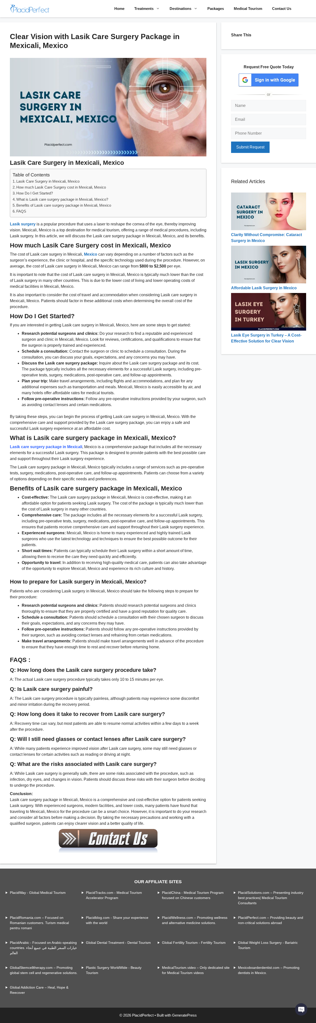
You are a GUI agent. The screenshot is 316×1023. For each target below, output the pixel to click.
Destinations (180, 8)
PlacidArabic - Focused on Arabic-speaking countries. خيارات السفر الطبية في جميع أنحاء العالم (43, 948)
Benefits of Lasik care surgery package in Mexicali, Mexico (63, 205)
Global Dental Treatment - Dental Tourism (118, 943)
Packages (215, 8)
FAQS (21, 211)
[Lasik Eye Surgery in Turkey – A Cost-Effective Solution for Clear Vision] (268, 329)
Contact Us (281, 8)
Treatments (144, 8)
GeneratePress (184, 1015)
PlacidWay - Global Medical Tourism (38, 893)
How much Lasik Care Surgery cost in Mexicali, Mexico (61, 187)
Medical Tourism (248, 8)
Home (119, 8)
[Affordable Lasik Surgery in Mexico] (268, 282)
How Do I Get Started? (34, 193)
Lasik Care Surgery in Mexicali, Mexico (47, 181)
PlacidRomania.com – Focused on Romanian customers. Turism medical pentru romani (39, 923)
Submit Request (250, 147)
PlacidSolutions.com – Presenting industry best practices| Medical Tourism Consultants (270, 898)
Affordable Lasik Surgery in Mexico (264, 288)
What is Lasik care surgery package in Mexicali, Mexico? (62, 199)
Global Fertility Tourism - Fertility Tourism (194, 943)
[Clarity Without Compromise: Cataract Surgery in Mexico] (268, 229)
